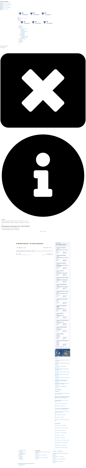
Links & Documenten (22, 464)
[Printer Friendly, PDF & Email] (47, 247)
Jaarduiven (22, 35)
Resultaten (20, 458)
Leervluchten (23, 32)
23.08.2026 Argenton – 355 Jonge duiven (5, 2)
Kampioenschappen (22, 34)
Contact (20, 42)
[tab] (54, 451)
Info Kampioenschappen (22, 38)
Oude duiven (23, 33)
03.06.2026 (56, 367)
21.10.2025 (56, 376)
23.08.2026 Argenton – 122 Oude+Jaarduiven (6, 4)
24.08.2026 (56, 361)
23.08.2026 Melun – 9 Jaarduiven (4, 8)
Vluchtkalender (21, 26)
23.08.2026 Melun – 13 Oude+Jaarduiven (5, 7)
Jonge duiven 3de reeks (24, 31)
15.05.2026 (56, 373)
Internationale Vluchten (24, 28)
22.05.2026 (56, 370)
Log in (18, 17)
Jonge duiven (23, 30)
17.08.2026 (56, 365)
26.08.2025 (56, 382)
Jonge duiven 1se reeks (24, 36)
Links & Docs (21, 41)
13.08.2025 (56, 385)
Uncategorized (21, 459)
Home (20, 25)
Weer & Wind (21, 40)
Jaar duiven (22, 29)
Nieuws (20, 27)
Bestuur (20, 39)
